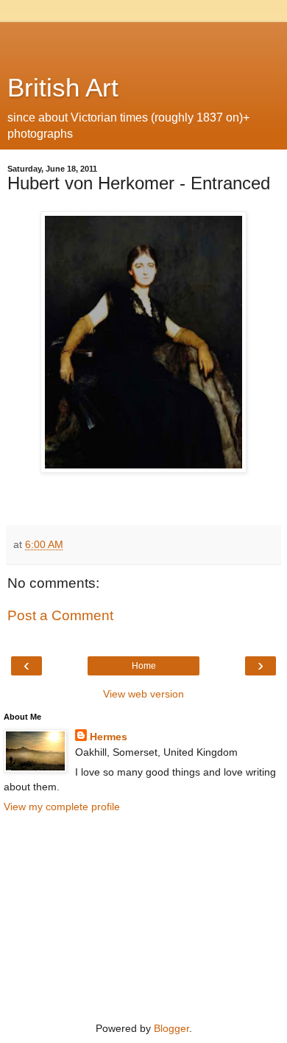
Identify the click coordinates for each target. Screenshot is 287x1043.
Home (144, 666)
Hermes (108, 736)
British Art (62, 88)
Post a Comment (60, 615)
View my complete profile (62, 806)
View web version (143, 694)
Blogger (171, 1028)
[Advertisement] (143, 40)
